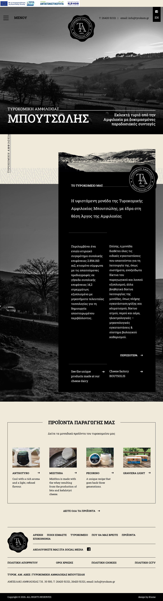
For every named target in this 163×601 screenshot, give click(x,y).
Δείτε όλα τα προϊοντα (79, 510)
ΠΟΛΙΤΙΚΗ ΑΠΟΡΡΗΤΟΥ (22, 562)
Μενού (20, 17)
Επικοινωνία (42, 538)
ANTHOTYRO (20, 473)
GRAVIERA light (134, 473)
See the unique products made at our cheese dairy (85, 376)
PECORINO (92, 473)
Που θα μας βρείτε (105, 535)
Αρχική (38, 535)
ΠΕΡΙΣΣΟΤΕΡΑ (129, 355)
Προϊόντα (128, 535)
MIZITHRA (56, 473)
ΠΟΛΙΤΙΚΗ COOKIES (104, 562)
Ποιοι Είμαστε (57, 535)
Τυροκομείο (79, 535)
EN (157, 17)
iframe (152, 596)
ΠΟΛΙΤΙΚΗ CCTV (145, 562)
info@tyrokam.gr (138, 18)
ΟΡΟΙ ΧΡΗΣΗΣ (64, 562)
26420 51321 (109, 18)
